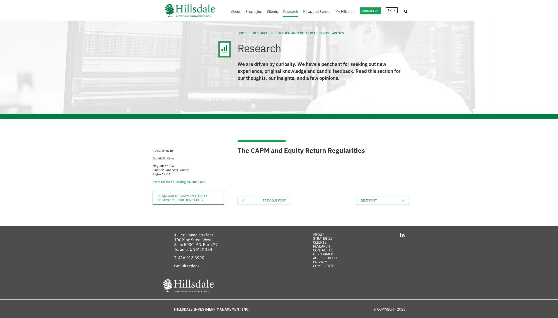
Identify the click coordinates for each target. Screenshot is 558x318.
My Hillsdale (344, 11)
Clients (272, 11)
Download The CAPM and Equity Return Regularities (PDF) (182, 197)
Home (242, 33)
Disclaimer (323, 253)
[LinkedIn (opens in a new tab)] (402, 234)
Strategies (254, 11)
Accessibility (325, 257)
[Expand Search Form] (406, 11)
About (235, 11)
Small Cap (198, 182)
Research (290, 11)
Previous (276, 200)
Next (385, 200)
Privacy (320, 261)
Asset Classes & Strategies (171, 182)
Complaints (323, 265)
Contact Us (370, 11)
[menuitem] (233, 12)
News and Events (316, 11)
